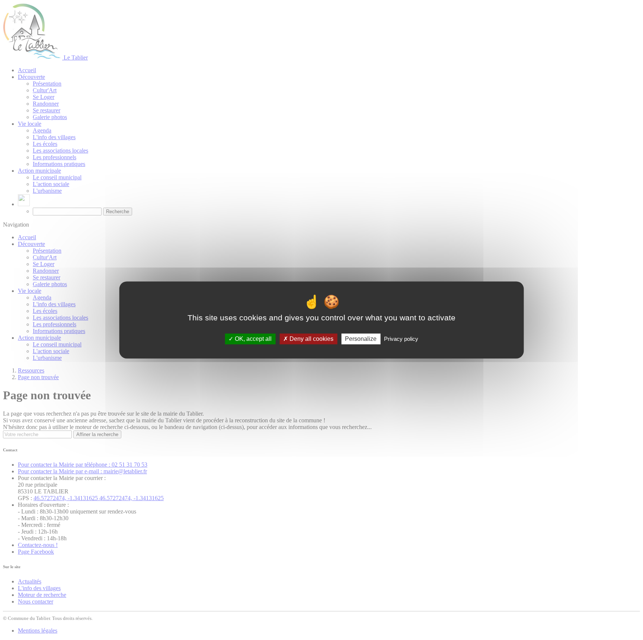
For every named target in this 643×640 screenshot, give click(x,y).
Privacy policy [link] (401, 339)
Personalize (361, 339)
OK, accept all (252, 339)
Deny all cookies (310, 339)
